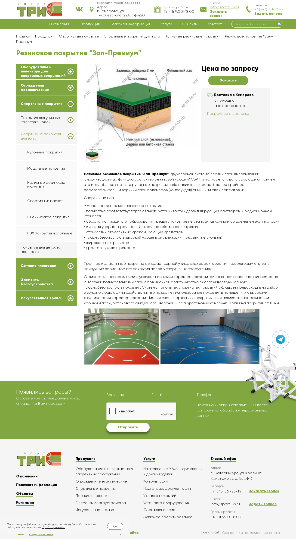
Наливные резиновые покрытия (46, 184)
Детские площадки (38, 266)
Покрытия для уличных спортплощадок (40, 120)
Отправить (128, 427)
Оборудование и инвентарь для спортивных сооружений (43, 71)
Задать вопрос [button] (268, 13)
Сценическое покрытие (48, 217)
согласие (205, 410)
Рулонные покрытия (44, 152)
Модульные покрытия (46, 168)
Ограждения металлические (35, 87)
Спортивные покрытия (41, 104)
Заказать (228, 80)
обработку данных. (53, 527)
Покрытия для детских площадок (40, 249)
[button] (132, 3)
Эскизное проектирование (167, 517)
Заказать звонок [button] (218, 13)
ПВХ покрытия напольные (49, 233)
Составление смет (160, 510)
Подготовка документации (167, 488)
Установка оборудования (166, 503)
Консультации (155, 481)
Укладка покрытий (159, 495)
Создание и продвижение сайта (251, 532)
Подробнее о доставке (228, 113)
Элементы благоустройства (37, 282)
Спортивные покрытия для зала (41, 136)
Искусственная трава (41, 298)
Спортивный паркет (45, 201)
